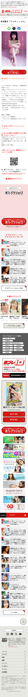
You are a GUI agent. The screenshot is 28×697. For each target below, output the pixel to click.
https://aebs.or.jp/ (13, 646)
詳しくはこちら (13, 7)
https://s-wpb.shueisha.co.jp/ (12, 173)
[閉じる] (26, 4)
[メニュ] (25, 11)
